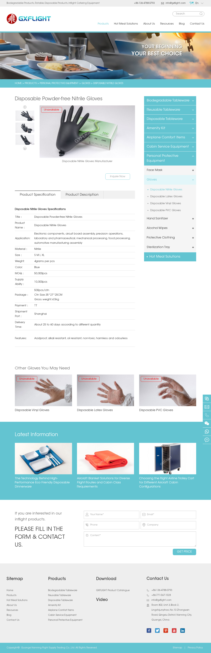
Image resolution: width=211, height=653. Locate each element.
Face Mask (155, 170)
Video (102, 600)
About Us (149, 24)
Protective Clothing (161, 237)
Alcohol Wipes (157, 228)
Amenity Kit (156, 128)
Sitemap (15, 579)
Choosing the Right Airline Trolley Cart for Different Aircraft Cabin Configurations (166, 482)
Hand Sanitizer (157, 218)
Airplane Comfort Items (166, 137)
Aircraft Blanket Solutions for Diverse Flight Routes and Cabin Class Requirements (103, 482)
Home (18, 83)
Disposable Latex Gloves (166, 196)
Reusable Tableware (163, 109)
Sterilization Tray (158, 247)
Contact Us (197, 24)
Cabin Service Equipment (168, 146)
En (197, 3)
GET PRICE (184, 551)
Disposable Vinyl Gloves (165, 203)
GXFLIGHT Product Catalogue (113, 590)
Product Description (82, 194)
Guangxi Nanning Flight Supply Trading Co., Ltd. (48, 648)
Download (106, 579)
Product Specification (38, 194)
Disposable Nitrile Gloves (108, 83)
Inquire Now (117, 176)
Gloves (86, 83)
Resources (167, 24)
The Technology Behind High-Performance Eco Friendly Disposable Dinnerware (42, 482)
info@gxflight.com (173, 3)
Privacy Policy (195, 648)
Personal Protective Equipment (59, 83)
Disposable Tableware (165, 119)
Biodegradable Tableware (168, 100)
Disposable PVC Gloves (165, 210)
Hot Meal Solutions (126, 24)
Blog (182, 24)
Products (103, 24)
